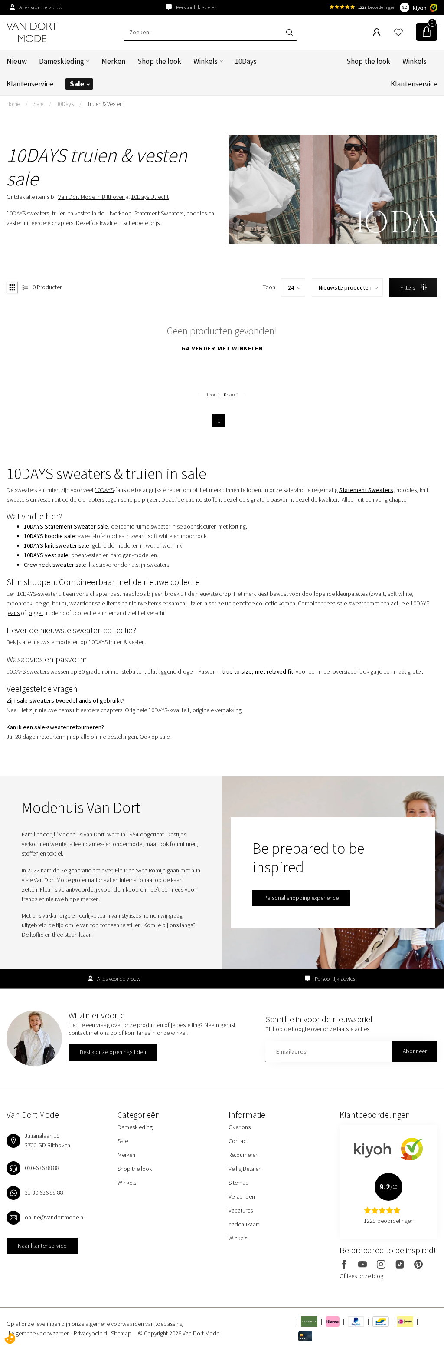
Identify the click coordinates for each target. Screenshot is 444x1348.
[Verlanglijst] (398, 32)
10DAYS (104, 490)
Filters (408, 287)
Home (13, 104)
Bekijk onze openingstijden (113, 1052)
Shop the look (159, 61)
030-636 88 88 (42, 1168)
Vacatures (241, 1210)
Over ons (240, 1127)
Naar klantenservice (42, 1245)
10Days (246, 61)
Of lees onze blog (361, 1276)
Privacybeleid (91, 1333)
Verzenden (242, 1196)
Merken (113, 61)
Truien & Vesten (105, 104)
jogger (35, 613)
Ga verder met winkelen (222, 348)
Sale (77, 84)
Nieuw (17, 61)
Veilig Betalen (245, 1169)
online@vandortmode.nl (55, 1217)
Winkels (205, 61)
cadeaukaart (244, 1224)
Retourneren (243, 1155)
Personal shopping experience (301, 898)
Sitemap (239, 1182)
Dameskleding (61, 61)
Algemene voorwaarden (41, 1333)
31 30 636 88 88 (44, 1192)
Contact (238, 1141)
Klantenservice (30, 84)
